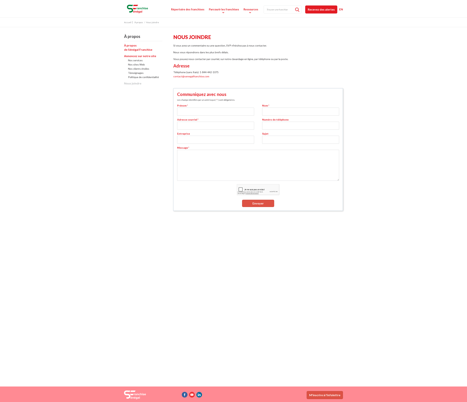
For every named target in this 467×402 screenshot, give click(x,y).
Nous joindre (132, 83)
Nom (265, 105)
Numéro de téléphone (275, 119)
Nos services (135, 60)
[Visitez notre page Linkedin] (199, 394)
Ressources (251, 9)
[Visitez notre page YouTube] (192, 394)
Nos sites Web (136, 64)
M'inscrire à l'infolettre (324, 395)
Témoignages (136, 72)
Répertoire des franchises (187, 9)
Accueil (127, 22)
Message (183, 147)
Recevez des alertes (321, 9)
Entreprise (183, 133)
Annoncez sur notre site (140, 56)
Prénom (182, 105)
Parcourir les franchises (224, 9)
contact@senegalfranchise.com (191, 76)
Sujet (265, 133)
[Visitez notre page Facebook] (184, 394)
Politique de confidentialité (143, 77)
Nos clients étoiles (138, 68)
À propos (138, 22)
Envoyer (258, 203)
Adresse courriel (187, 119)
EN (341, 9)
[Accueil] (149, 9)
